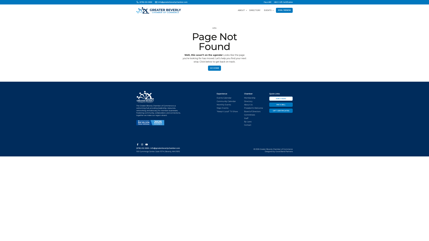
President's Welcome (253, 108)
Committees (249, 115)
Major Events (222, 108)
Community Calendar (226, 101)
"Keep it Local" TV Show (227, 111)
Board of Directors (252, 111)
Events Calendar (224, 98)
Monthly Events (224, 105)
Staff (246, 118)
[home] (158, 10)
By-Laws (247, 122)
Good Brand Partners (284, 152)
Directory (254, 10)
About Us (248, 105)
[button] (241, 10)
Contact (247, 125)
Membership (249, 98)
